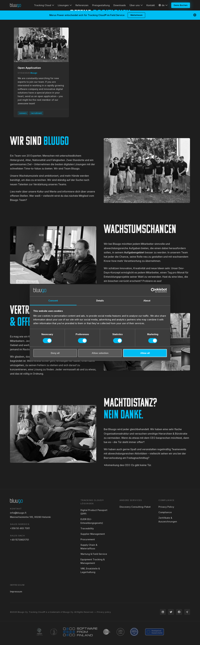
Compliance (165, 512)
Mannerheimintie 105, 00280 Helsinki (30, 517)
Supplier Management (92, 534)
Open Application (29, 67)
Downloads (119, 5)
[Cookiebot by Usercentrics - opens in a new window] (153, 290)
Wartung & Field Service (93, 554)
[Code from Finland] (53, 631)
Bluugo (33, 73)
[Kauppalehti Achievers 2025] (134, 631)
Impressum (16, 591)
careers (23, 113)
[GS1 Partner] (106, 631)
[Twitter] (171, 612)
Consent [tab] (53, 300)
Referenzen (81, 5)
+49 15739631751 (19, 539)
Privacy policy (104, 612)
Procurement (87, 539)
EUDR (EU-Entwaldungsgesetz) (91, 521)
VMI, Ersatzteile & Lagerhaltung (90, 570)
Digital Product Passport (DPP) (93, 512)
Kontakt (150, 5)
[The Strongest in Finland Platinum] (40, 631)
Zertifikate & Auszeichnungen (167, 519)
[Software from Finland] (80, 631)
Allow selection (100, 353)
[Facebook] (179, 612)
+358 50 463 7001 (20, 528)
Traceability (87, 528)
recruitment (36, 113)
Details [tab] (100, 300)
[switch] (82, 340)
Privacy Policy (166, 506)
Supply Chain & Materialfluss (88, 547)
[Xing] (187, 612)
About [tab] (146, 300)
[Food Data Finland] (120, 631)
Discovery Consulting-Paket (135, 506)
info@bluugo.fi (18, 512)
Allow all (145, 353)
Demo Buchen (181, 5)
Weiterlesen (136, 15)
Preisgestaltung (101, 5)
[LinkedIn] (163, 612)
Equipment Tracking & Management (92, 561)
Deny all (55, 353)
